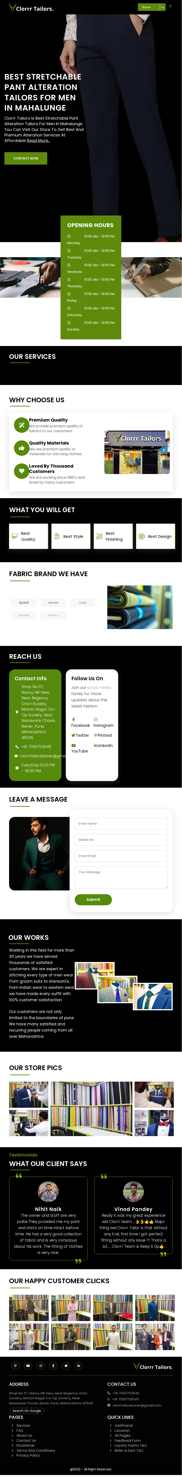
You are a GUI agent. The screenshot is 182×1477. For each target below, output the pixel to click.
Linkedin (105, 745)
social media (99, 687)
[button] (25, 158)
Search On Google (27, 1411)
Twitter (82, 735)
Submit (93, 899)
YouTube (79, 751)
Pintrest (105, 735)
